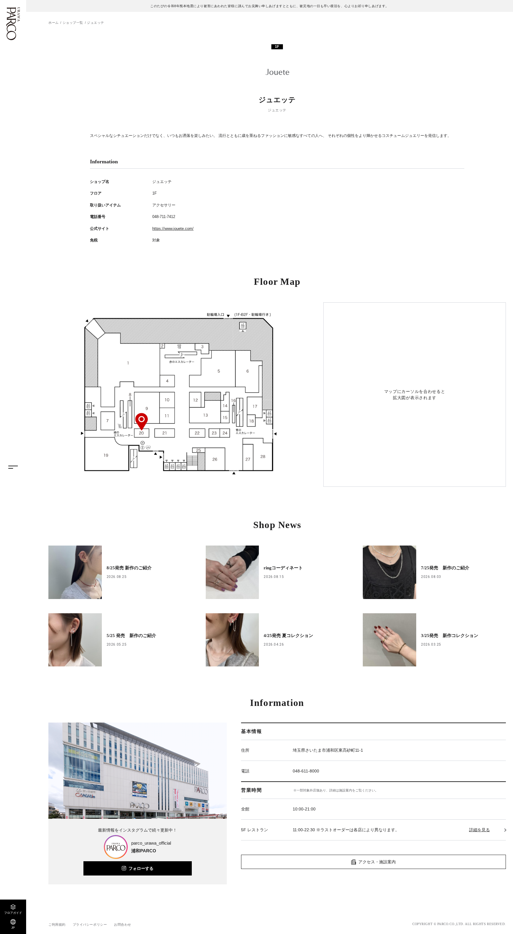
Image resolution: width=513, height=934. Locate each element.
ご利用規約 (57, 924)
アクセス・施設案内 (377, 861)
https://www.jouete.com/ (173, 228)
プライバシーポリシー (90, 924)
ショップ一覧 (73, 22)
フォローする (141, 868)
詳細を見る (479, 829)
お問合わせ (122, 924)
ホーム (53, 22)
